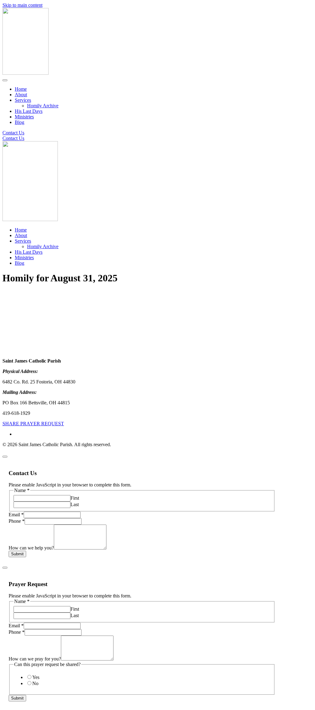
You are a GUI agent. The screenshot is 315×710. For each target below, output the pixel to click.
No (35, 683)
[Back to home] (25, 73)
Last (74, 504)
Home (21, 89)
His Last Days (28, 111)
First (74, 498)
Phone (17, 521)
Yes (35, 677)
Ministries (24, 116)
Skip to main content (22, 5)
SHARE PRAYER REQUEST (33, 423)
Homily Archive (42, 105)
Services (23, 100)
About (21, 94)
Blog (19, 122)
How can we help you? (31, 547)
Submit (17, 554)
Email (16, 514)
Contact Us (13, 132)
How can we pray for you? (35, 658)
